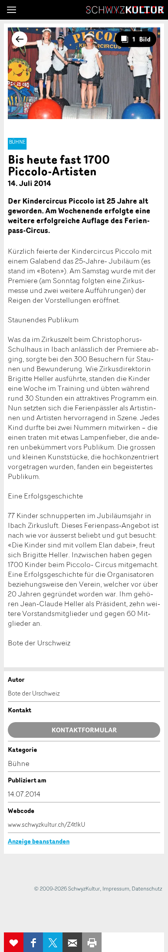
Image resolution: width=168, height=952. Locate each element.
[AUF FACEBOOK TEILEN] (33, 942)
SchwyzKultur (125, 10)
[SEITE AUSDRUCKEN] (92, 942)
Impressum (115, 888)
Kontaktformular (84, 730)
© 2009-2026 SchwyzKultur (67, 888)
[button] (11, 10)
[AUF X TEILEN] (53, 942)
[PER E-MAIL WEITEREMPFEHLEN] (72, 942)
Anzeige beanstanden (39, 841)
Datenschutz (147, 888)
